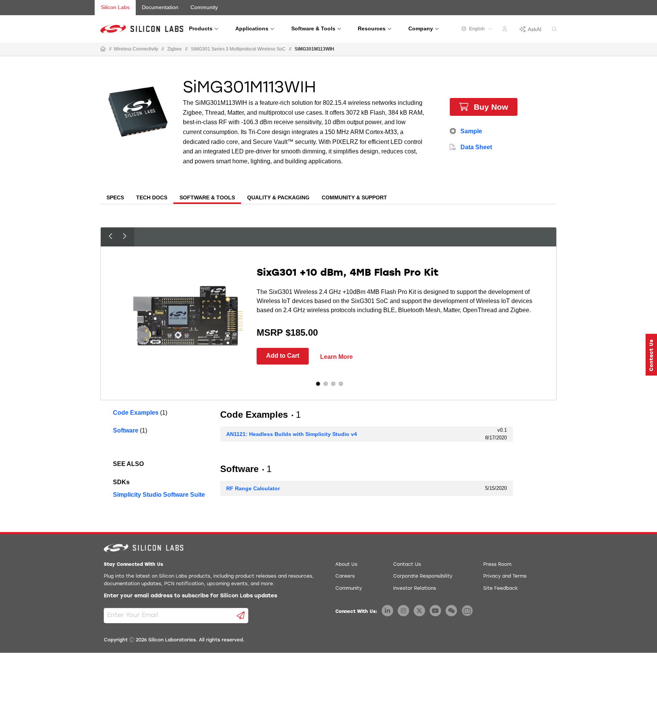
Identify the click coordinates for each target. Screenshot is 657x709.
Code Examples (136, 412)
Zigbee (174, 49)
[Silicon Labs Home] (103, 49)
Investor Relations (414, 588)
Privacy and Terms (505, 576)
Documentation (160, 7)
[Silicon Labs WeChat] (451, 610)
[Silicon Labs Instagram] (403, 610)
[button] (651, 355)
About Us (346, 564)
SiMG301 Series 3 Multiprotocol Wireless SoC (238, 49)
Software (125, 430)
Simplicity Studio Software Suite (159, 494)
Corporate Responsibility (422, 576)
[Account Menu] (505, 30)
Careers (345, 576)
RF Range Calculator (253, 488)
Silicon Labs (115, 7)
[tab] (115, 198)
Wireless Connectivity (136, 49)
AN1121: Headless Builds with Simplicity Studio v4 (291, 434)
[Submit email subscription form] (240, 615)
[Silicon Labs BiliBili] (467, 610)
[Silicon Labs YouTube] (435, 610)
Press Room (497, 564)
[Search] (554, 29)
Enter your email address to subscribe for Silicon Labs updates (190, 596)
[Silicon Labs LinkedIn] (387, 610)
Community (204, 7)
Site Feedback (500, 588)
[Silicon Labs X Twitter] (419, 610)
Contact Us (407, 564)
